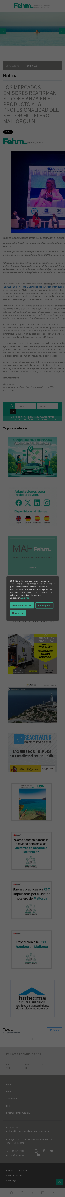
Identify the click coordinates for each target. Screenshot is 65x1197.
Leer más (25, 598)
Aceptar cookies (21, 605)
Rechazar (17, 613)
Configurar (44, 605)
